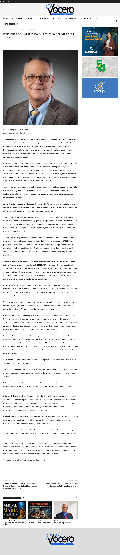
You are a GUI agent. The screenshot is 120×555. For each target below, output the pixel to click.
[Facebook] (5, 44)
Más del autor (27, 498)
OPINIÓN (10, 29)
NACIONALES (16, 19)
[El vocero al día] (60, 9)
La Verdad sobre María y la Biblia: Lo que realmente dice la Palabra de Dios (14, 523)
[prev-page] (74, 498)
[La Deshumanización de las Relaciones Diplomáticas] (66, 510)
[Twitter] (10, 44)
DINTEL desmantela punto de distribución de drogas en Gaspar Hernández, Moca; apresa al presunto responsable (20, 486)
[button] (116, 21)
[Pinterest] (15, 44)
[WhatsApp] (21, 44)
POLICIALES (56, 19)
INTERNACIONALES (73, 19)
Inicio (5, 19)
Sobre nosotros (10, 24)
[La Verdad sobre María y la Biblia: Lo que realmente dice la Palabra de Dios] (14, 510)
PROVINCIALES (90, 19)
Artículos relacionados (12, 498)
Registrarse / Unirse (5, 1)
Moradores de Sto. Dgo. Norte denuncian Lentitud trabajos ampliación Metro (62, 485)
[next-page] (76, 498)
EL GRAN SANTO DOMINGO (37, 19)
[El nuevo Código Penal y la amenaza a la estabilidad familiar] (40, 510)
